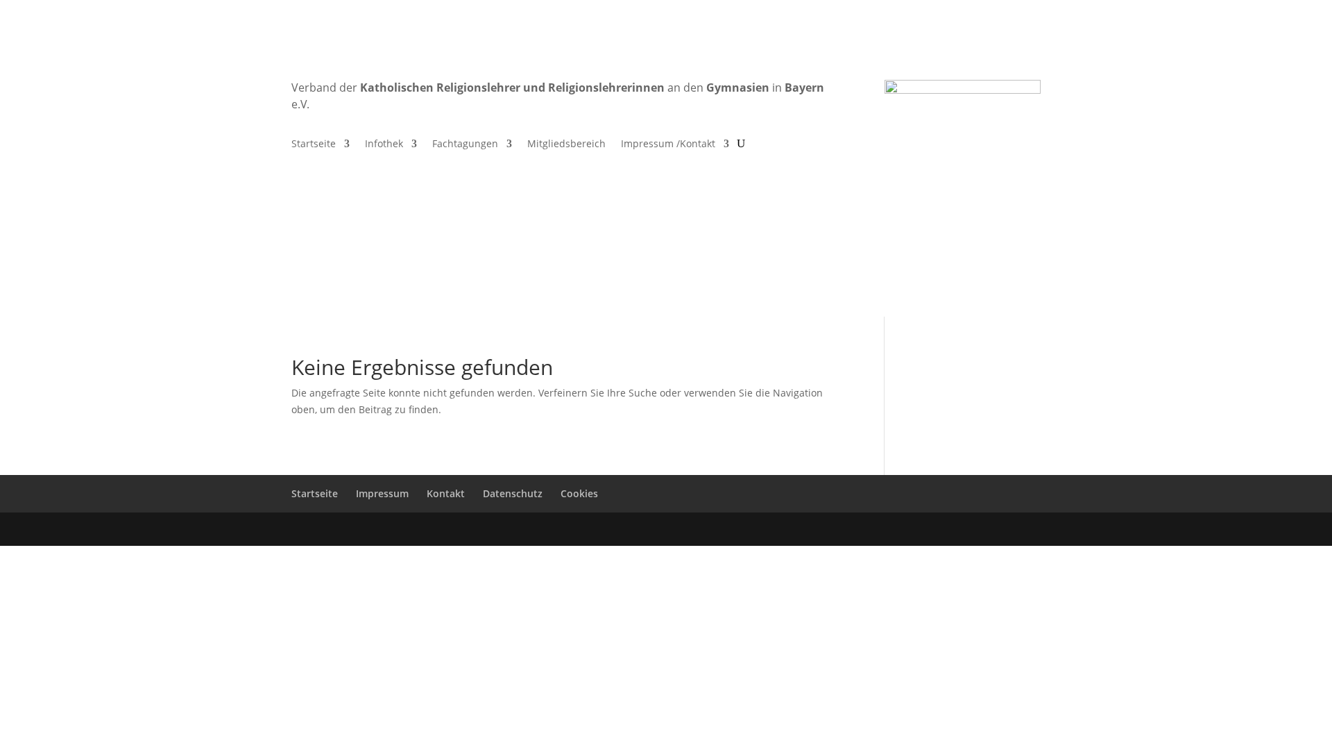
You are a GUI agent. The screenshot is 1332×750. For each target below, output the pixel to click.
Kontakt (446, 493)
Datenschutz (513, 493)
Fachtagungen (465, 144)
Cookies (579, 493)
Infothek (384, 144)
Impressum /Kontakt (668, 144)
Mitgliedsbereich (566, 144)
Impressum (382, 493)
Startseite (313, 144)
